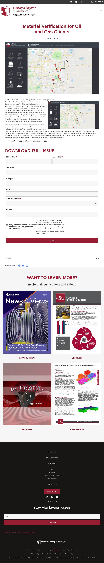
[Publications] (27, 322)
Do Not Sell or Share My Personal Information (19, 532)
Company (10, 179)
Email (9, 189)
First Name (11, 157)
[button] (101, 11)
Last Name (58, 157)
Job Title (10, 168)
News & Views (27, 358)
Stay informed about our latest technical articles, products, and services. (22, 227)
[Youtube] (57, 497)
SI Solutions (56, 550)
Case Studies (77, 430)
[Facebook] (52, 497)
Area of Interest (13, 199)
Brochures (77, 358)
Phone (9, 210)
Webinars (27, 430)
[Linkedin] (47, 497)
